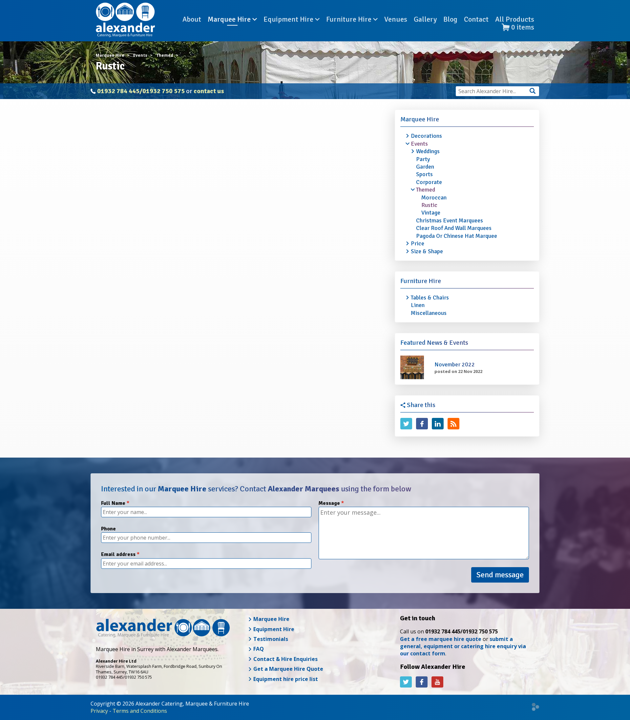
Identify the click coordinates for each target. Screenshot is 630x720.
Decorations (426, 135)
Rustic (429, 205)
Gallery (425, 19)
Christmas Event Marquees (449, 220)
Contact (476, 19)
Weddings (428, 151)
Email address (118, 554)
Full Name (113, 503)
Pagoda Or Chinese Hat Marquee (456, 235)
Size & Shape (427, 251)
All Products (514, 19)
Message (329, 503)
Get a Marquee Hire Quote (287, 668)
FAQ (258, 648)
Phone (108, 528)
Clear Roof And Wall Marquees (454, 228)
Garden (425, 166)
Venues (395, 19)
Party (423, 159)
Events (419, 143)
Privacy (99, 710)
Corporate (429, 182)
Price (417, 243)
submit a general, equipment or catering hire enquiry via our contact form (463, 646)
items (522, 27)
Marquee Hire (230, 19)
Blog (450, 19)
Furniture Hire (349, 19)
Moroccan (434, 197)
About (191, 19)
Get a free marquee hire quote (440, 639)
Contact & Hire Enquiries (285, 659)
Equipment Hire (289, 19)
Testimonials (270, 639)
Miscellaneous (429, 313)
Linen (418, 305)
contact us (209, 91)
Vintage (430, 212)
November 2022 (454, 364)
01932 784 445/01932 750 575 (141, 91)
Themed (425, 189)
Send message (500, 575)
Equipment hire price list (285, 679)
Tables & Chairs (430, 297)
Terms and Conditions (140, 710)
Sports (424, 174)
